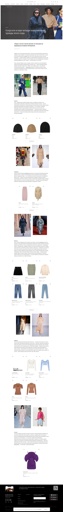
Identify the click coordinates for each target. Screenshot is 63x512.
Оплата (19, 496)
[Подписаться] (44, 498)
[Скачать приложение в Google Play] (54, 497)
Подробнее (39, 509)
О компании (28, 494)
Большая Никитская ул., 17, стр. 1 (23, 504)
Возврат (19, 498)
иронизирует (28, 67)
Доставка (19, 494)
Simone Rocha (16, 444)
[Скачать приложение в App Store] (54, 495)
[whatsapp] (9, 500)
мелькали (41, 242)
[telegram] (7, 500)
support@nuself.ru (8, 497)
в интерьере (26, 173)
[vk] (6, 500)
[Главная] (31, 1)
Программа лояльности (21, 500)
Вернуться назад (9, 6)
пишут (19, 60)
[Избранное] (55, 1)
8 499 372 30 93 (9, 494)
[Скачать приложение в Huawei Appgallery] (54, 499)
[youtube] (10, 500)
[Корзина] (57, 1)
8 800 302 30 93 (9, 496)
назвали (25, 56)
